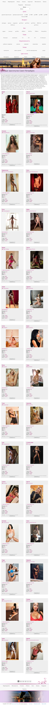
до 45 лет (45, 23)
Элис (3, 638)
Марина (28, 560)
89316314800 (5, 661)
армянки (44, 44)
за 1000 (26, 14)
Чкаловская (30, 483)
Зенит (4, 561)
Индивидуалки (11, 1)
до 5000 (45, 14)
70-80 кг (36, 31)
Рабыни (27, 685)
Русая (25, 56)
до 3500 (40, 14)
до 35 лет (21, 23)
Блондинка (6, 56)
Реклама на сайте (37, 703)
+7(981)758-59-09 (30, 114)
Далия (28, 638)
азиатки (18, 44)
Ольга (28, 92)
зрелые (9, 23)
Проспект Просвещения (33, 171)
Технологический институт (33, 640)
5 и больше (43, 37)
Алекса (28, 131)
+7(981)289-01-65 (30, 309)
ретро (44, 50)
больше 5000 (24, 16)
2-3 (28, 37)
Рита (27, 170)
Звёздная (5, 327)
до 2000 (35, 14)
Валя (27, 326)
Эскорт (18, 1)
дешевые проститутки (18, 14)
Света (28, 247)
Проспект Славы (31, 132)
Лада (3, 560)
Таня (3, 403)
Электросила (6, 522)
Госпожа (22, 685)
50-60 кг (23, 31)
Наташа (4, 521)
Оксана (4, 131)
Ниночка (28, 403)
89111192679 (29, 153)
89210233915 (5, 232)
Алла (3, 326)
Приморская (30, 600)
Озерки (29, 444)
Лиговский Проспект (32, 211)
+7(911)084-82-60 (5, 153)
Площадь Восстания (7, 600)
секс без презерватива (32, 50)
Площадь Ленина (31, 249)
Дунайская (30, 366)
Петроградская (6, 211)
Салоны (24, 1)
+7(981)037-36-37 (30, 270)
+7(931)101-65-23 (30, 465)
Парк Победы (6, 249)
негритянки (35, 44)
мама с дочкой (17, 50)
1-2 (22, 37)
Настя (28, 481)
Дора (3, 92)
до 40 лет (33, 23)
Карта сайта (44, 703)
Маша (3, 247)
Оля (3, 442)
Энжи (3, 287)
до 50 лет (36, 25)
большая (5, 37)
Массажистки (38, 1)
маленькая (14, 37)
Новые (4, 1)
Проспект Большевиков (8, 171)
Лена (27, 521)
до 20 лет (27, 23)
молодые (4, 23)
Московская (30, 327)
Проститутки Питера (15, 703)
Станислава (29, 442)
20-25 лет (39, 23)
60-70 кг (30, 31)
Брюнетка (16, 56)
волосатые (6, 50)
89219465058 (5, 309)
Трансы (44, 1)
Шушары (5, 366)
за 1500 (30, 14)
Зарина (28, 287)
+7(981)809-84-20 (30, 193)
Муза (3, 365)
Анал (33, 685)
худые (3, 31)
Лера (27, 365)
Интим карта (28, 4)
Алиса (3, 481)
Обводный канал (31, 93)
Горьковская (5, 288)
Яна (3, 599)
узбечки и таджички (7, 44)
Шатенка (43, 56)
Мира (27, 209)
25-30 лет (13, 25)
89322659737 (5, 348)
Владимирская (6, 132)
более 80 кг (44, 31)
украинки (26, 44)
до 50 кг (17, 31)
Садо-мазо (30, 1)
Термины (24, 689)
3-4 (35, 37)
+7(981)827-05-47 (30, 661)
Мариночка (5, 170)
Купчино (5, 483)
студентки (15, 23)
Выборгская (5, 404)
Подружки (20, 4)
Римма (28, 599)
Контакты (30, 703)
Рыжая (34, 56)
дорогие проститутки (6, 14)
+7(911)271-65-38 (30, 582)
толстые (10, 31)
